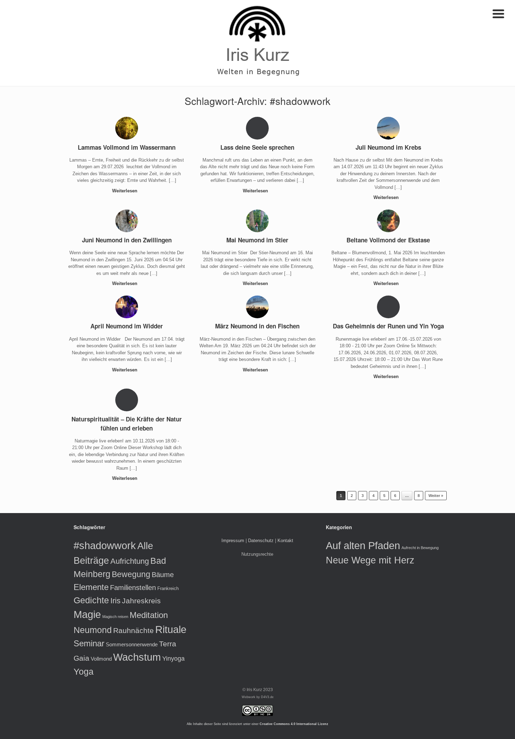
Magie (87, 614)
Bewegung (131, 574)
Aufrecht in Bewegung (420, 548)
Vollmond (101, 659)
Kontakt (285, 540)
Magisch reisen (115, 616)
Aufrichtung (129, 561)
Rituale (170, 629)
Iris (115, 600)
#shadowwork (105, 545)
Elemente (91, 587)
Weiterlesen (125, 190)
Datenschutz (261, 540)
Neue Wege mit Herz (370, 560)
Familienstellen (133, 587)
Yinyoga (173, 658)
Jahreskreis (141, 601)
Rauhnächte (133, 630)
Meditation (149, 615)
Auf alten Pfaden (363, 545)
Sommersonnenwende (132, 644)
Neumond (93, 630)
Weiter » (435, 495)
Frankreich (168, 588)
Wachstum (137, 657)
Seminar (89, 643)
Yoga (84, 671)
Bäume (163, 574)
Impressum (232, 540)
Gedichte (91, 600)
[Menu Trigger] (498, 13)
